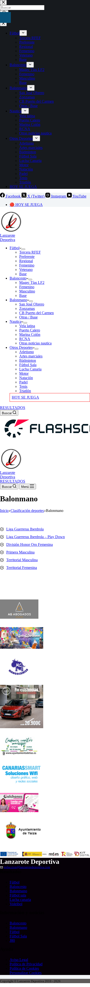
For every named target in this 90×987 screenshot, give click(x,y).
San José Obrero (31, 304)
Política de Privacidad (26, 964)
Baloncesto (18, 278)
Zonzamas (27, 308)
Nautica (15, 321)
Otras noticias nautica (35, 343)
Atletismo (26, 352)
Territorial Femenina (21, 568)
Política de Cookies (24, 968)
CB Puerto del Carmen (36, 313)
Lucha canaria (20, 900)
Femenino (26, 265)
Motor (24, 373)
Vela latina (27, 326)
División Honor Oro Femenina (29, 544)
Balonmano (18, 300)
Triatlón (25, 391)
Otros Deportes (21, 347)
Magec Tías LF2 (31, 282)
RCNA (24, 339)
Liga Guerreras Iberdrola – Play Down (35, 537)
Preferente (27, 257)
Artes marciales (30, 356)
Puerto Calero (29, 330)
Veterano (26, 269)
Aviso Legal (19, 960)
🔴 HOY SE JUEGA (26, 205)
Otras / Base (28, 317)
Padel (23, 382)
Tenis (23, 386)
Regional (26, 261)
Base (23, 274)
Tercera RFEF (30, 252)
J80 (12, 940)
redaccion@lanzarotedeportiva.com (27, 867)
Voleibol (16, 904)
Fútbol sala (18, 895)
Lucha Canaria (30, 369)
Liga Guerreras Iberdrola (25, 529)
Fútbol (14, 248)
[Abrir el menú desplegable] (23, 249)
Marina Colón (29, 334)
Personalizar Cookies (26, 973)
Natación (26, 378)
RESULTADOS (12, 408)
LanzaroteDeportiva (7, 237)
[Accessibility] (5, 17)
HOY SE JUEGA (25, 397)
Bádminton (27, 360)
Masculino (27, 291)
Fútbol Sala (27, 365)
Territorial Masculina (22, 560)
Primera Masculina (20, 552)
